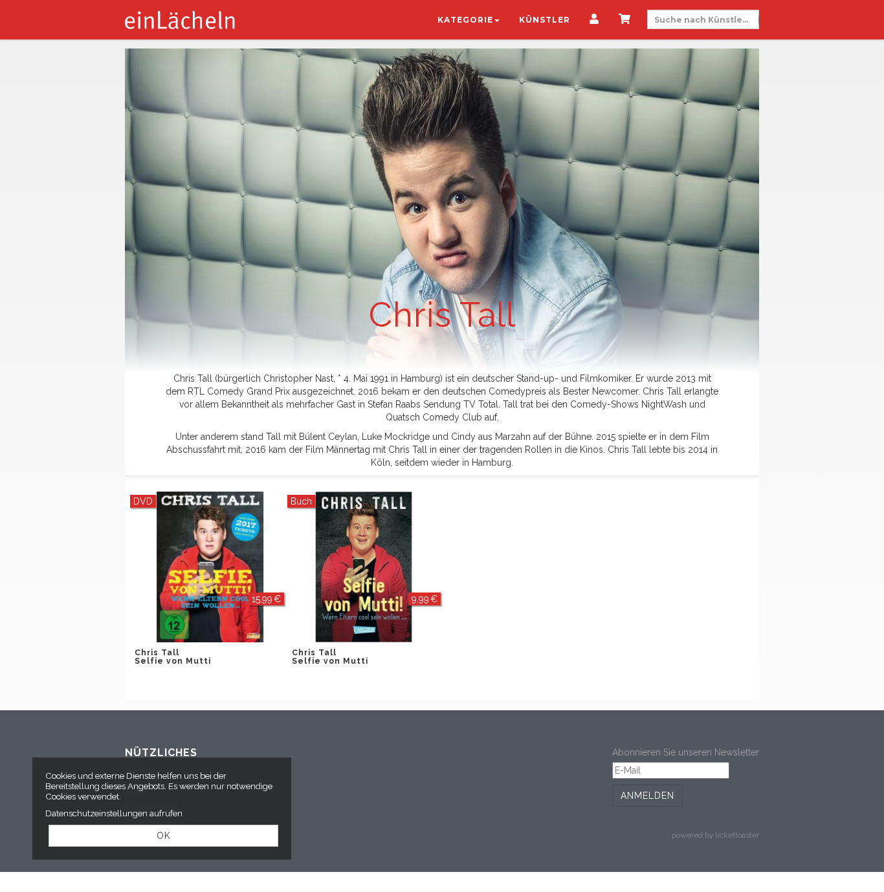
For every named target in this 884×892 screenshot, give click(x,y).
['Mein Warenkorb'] (625, 20)
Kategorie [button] (465, 20)
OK (164, 836)
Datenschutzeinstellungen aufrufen (113, 813)
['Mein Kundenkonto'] (594, 20)
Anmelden (647, 795)
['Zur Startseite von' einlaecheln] (180, 19)
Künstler (544, 20)
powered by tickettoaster (715, 835)
